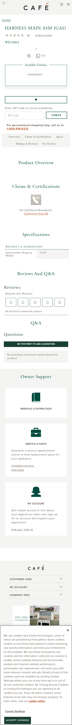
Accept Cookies (17, 720)
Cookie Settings (15, 711)
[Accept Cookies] (68, 630)
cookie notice (36, 701)
